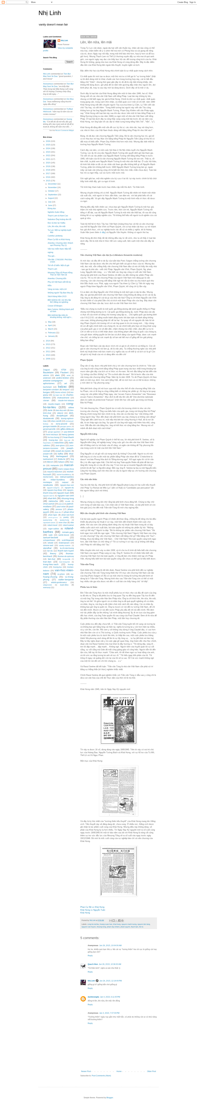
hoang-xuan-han (106, 924)
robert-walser (68, 525)
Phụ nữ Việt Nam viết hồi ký (59, 282)
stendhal (47, 548)
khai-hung (117, 924)
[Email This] (110, 920)
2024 (48, 148)
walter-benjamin (66, 579)
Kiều (50, 285)
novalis (67, 501)
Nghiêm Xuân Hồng (56, 212)
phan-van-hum (68, 515)
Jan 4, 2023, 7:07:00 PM (109, 1013)
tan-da (50, 551)
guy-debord (69, 432)
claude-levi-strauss (66, 400)
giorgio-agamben (54, 432)
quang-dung (47, 520)
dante (50, 410)
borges (46, 392)
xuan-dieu (64, 585)
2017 (48, 173)
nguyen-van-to (48, 496)
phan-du (58, 512)
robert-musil (52, 525)
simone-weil (48, 545)
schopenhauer (49, 540)
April (50, 325)
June (50, 205)
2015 (48, 181)
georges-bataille (50, 426)
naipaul (65, 482)
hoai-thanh (68, 437)
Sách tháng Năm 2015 (57, 296)
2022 (48, 155)
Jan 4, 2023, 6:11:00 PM (110, 997)
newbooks (48, 485)
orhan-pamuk (48, 504)
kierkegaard (62, 456)
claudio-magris (54, 404)
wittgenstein (47, 585)
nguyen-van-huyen (89, 927)
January (51, 336)
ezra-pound (61, 423)
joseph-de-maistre (63, 451)
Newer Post (86, 1071)
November (52, 187)
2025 (48, 145)
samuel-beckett (50, 537)
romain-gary (68, 532)
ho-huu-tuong (53, 437)
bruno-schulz (60, 392)
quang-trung (64, 520)
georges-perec (65, 426)
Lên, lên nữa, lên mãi (56, 226)
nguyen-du (69, 488)
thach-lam (134, 927)
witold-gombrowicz (59, 582)
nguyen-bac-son (67, 485)
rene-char (63, 522)
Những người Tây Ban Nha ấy (60, 293)
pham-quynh (125, 927)
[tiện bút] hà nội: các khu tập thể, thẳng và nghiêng (59, 301)
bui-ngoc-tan (57, 395)
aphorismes (48, 383)
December (52, 184)
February (52, 333)
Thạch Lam (52, 269)
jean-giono (60, 445)
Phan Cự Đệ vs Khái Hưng (92, 907)
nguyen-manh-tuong (129, 924)
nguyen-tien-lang (143, 924)
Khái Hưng (85, 913)
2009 (48, 359)
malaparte (54, 465)
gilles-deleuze (67, 429)
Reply (90, 956)
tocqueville (66, 559)
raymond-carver (49, 522)
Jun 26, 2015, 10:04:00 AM (110, 945)
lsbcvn (50, 462)
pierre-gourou (53, 517)
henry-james (68, 434)
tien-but (51, 559)
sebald (50, 543)
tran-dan (47, 561)
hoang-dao (53, 440)
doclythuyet (62, 415)
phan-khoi (69, 512)
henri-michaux (52, 435)
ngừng (50, 252)
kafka (60, 453)
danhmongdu (93, 997)
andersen (47, 378)
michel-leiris (48, 477)
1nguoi (46, 369)
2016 (48, 177)
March (51, 329)
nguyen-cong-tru (53, 488)
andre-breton (62, 378)
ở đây (102, 232)
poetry (66, 517)
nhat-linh (52, 498)
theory (53, 553)
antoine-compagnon (53, 380)
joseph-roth (48, 454)
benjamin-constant (51, 390)
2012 (48, 348)
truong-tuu (57, 567)
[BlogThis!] (113, 920)
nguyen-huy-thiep (54, 490)
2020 (48, 163)
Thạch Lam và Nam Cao (58, 216)
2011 (48, 351)
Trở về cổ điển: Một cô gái (58, 265)
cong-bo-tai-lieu (93, 924)
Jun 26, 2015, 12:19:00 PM (110, 981)
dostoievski (48, 418)
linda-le (61, 459)
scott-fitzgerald (68, 540)
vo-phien (61, 574)
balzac (62, 386)
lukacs (61, 462)
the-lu (141, 927)
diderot (60, 413)
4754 (63, 369)
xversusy (46, 587)
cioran (46, 400)
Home (119, 1071)
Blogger (110, 1098)
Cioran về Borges (55, 306)
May (50, 322)
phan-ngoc (52, 515)
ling (72, 459)
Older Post (151, 1071)
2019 (48, 166)
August (51, 198)
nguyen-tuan (63, 493)
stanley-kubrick (64, 545)
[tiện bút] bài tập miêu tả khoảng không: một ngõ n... (60, 316)
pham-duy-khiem (113, 927)
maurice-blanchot (54, 472)
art (65, 383)
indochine (59, 442)
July (50, 202)
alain (57, 375)
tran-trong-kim (64, 562)
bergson (66, 390)
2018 (48, 170)
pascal (61, 504)
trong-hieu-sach (50, 564)
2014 (48, 341)
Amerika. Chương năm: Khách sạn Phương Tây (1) (60, 244)
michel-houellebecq (64, 474)
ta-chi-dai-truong (67, 548)
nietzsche (53, 501)
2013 (48, 344)
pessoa (59, 509)
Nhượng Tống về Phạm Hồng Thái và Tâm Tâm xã (60, 274)
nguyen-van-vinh (66, 495)
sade (50, 535)
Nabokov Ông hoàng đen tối (59, 219)
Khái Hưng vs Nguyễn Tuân (92, 910)
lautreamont (48, 459)
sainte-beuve (63, 535)
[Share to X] (116, 920)
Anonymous (48, 84)
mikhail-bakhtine (67, 477)
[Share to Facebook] (119, 920)
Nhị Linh (49, 13)
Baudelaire (48, 372)
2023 (48, 152)
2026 (48, 141)
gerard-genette (49, 429)
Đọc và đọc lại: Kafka (56, 223)
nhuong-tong (101, 927)
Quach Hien (93, 964)
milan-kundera (58, 479)
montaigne (47, 482)
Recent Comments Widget (64, 130)
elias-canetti (56, 421)
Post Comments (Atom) (101, 1076)
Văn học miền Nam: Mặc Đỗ (59, 249)
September (53, 195)
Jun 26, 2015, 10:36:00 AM (110, 964)
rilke (72, 522)
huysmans (47, 443)
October (51, 191)
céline (71, 407)
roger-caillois (53, 529)
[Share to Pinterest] (122, 920)
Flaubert (64, 372)
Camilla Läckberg (55, 236)
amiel (68, 375)
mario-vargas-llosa (66, 469)
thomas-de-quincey (66, 556)
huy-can (67, 440)
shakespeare (64, 543)
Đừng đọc (52, 208)
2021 (48, 159)
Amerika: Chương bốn (57, 278)
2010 (48, 355)
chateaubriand (63, 398)
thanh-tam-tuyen (66, 550)
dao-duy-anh (61, 410)
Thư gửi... (52, 256)
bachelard (47, 387)
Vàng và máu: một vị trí (57, 289)
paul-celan (61, 507)
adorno (46, 375)
